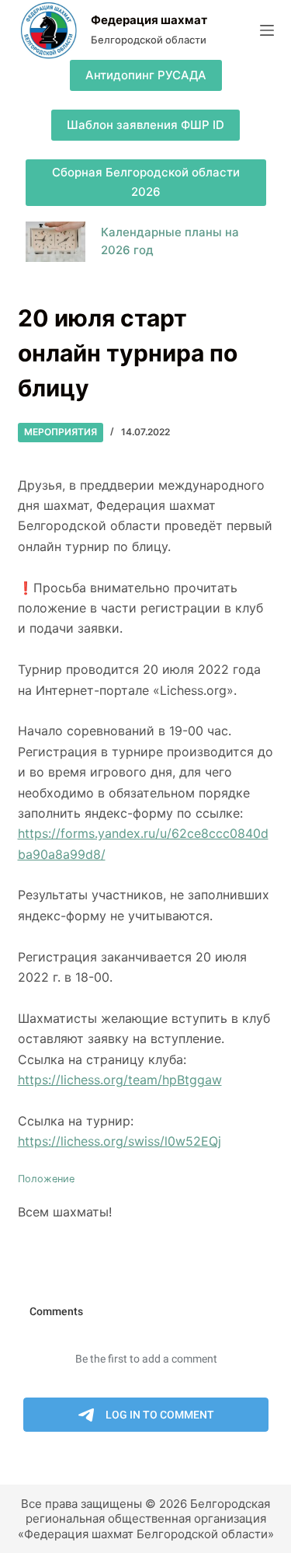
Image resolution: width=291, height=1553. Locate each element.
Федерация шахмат (149, 19)
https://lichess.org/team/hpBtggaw (120, 1079)
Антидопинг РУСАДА (145, 75)
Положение (46, 1179)
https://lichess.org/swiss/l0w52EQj (119, 1141)
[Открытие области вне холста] (267, 30)
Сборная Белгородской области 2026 (146, 182)
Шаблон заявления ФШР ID (145, 124)
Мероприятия (60, 432)
